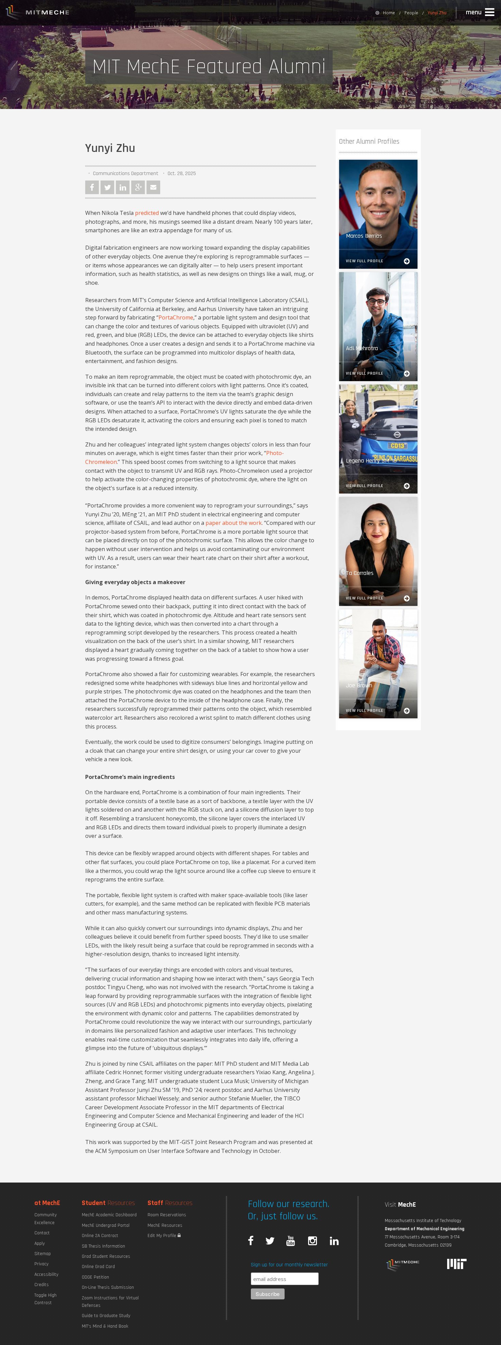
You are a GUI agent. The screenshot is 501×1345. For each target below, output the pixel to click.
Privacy (41, 1264)
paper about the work (234, 523)
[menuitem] (385, 13)
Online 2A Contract (100, 1236)
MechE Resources (165, 1225)
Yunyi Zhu (437, 13)
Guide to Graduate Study (106, 1316)
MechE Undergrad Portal (106, 1225)
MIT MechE (37, 13)
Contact (42, 1233)
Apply (39, 1243)
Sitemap (42, 1254)
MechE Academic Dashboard (109, 1215)
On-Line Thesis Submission (108, 1287)
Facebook (92, 187)
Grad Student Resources (106, 1256)
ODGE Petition (95, 1277)
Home (389, 13)
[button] (481, 12)
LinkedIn (123, 187)
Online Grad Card (98, 1267)
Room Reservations (167, 1215)
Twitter (107, 187)
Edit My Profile (163, 1236)
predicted (147, 213)
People (411, 13)
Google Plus (138, 187)
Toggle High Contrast (45, 1299)
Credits (41, 1285)
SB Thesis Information (103, 1246)
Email (153, 187)
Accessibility (46, 1274)
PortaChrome (175, 317)
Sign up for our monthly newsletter (289, 1264)
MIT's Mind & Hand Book (105, 1326)
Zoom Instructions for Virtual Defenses (110, 1302)
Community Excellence (45, 1218)
